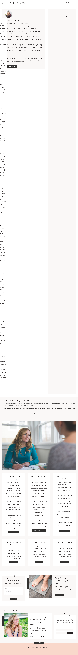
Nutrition (45, 2)
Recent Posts (38, 647)
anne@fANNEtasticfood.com (37, 408)
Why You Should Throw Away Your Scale (63, 580)
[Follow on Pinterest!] (43, 636)
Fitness (41, 2)
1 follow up (13, 562)
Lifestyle (35, 2)
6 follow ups (64, 561)
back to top (39, 642)
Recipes (30, 2)
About (53, 2)
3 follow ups (39, 561)
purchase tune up (13, 532)
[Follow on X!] (41, 636)
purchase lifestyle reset (39, 530)
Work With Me (59, 2)
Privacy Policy (45, 647)
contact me (11, 526)
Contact (32, 647)
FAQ (50, 647)
